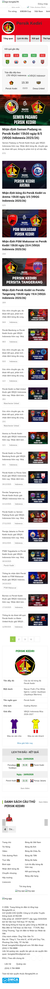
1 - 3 (25, 781)
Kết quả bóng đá (32, 871)
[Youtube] (39, 958)
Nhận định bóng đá (10, 869)
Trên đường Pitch (38, 7)
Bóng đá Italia (31, 860)
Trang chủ (6, 842)
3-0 (25, 55)
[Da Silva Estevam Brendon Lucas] (9, 819)
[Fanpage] (27, 958)
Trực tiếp (6, 860)
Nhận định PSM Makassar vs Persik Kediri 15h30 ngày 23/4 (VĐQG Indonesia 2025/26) (24, 245)
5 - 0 (25, 765)
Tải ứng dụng (25, 886)
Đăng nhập (43, 4)
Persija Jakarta (40, 781)
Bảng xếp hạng (31, 876)
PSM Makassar (10, 588)
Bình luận (6, 864)
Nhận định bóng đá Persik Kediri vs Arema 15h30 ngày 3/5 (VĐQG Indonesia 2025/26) (24, 196)
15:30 (25, 82)
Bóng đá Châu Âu (33, 851)
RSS (4, 958)
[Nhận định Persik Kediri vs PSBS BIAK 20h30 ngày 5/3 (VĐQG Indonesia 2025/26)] (38, 354)
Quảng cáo (21, 964)
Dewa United (38, 88)
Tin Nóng (6, 847)
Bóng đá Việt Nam (33, 842)
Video (4, 851)
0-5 (7, 55)
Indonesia (13, 322)
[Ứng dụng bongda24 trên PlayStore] (20, 891)
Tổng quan (8, 38)
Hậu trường (7, 877)
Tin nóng (12, 11)
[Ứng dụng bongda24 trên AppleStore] (30, 891)
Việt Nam (38, 11)
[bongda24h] (3, 11)
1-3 (16, 55)
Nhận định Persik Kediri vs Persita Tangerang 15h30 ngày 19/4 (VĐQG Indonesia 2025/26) (24, 294)
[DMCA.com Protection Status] (10, 982)
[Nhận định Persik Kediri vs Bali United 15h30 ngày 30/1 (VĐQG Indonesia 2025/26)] (38, 393)
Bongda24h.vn (31, 974)
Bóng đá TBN (31, 855)
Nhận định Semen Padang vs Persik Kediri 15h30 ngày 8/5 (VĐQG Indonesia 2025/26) (22, 134)
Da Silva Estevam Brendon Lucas (12, 830)
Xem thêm (25, 788)
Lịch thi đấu (22, 38)
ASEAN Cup (25, 11)
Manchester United (11, 403)
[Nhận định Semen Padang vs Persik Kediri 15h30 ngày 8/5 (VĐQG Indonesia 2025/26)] (25, 110)
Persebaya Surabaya (12, 766)
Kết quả (35, 38)
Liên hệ (8, 964)
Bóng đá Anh (30, 847)
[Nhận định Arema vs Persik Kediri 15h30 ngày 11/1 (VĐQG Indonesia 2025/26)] (38, 438)
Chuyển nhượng (9, 873)
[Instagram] (33, 958)
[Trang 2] (37, 639)
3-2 (33, 55)
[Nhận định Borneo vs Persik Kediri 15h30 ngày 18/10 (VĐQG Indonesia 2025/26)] (38, 600)
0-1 (42, 55)
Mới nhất (16, 7)
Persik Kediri (11, 88)
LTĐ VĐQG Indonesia (16, 75)
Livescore (6, 882)
